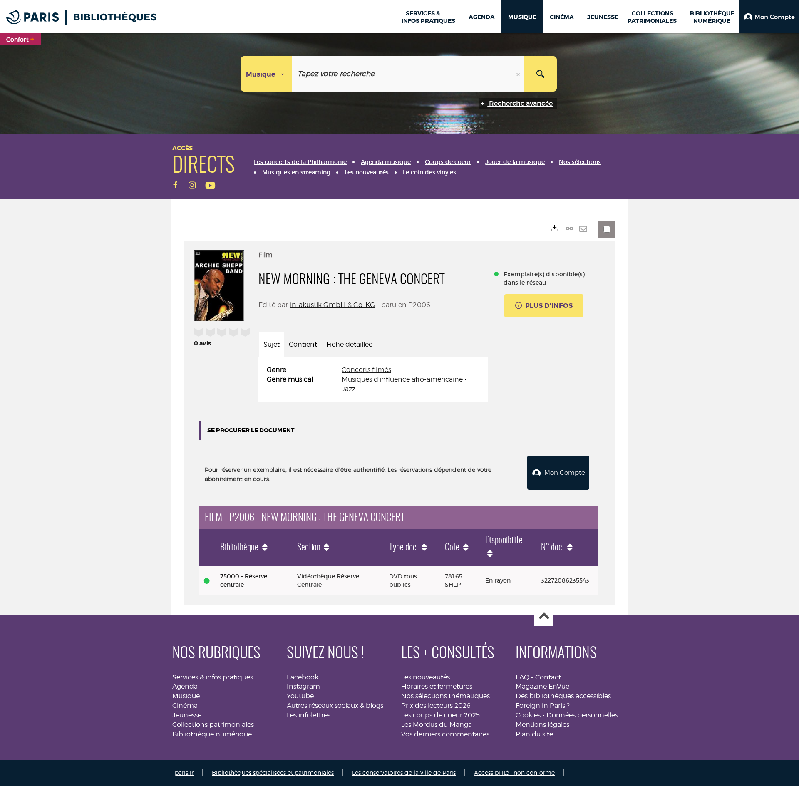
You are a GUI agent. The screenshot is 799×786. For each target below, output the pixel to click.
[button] (769, 16)
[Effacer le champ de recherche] (519, 74)
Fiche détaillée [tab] (349, 344)
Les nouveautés (425, 677)
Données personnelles (582, 715)
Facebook (302, 677)
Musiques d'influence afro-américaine (402, 379)
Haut (543, 617)
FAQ (522, 677)
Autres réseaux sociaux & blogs (335, 705)
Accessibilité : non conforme (514, 772)
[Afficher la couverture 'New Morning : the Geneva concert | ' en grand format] (219, 284)
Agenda (185, 686)
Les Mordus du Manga (436, 725)
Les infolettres (308, 715)
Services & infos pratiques (212, 677)
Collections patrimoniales (213, 725)
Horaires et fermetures (436, 686)
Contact (548, 677)
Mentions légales (542, 725)
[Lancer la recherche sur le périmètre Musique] (540, 74)
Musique (186, 696)
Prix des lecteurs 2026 (436, 705)
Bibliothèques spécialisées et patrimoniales (273, 772)
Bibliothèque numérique (212, 734)
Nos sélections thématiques (445, 696)
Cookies (528, 715)
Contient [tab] (303, 344)
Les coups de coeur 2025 (440, 715)
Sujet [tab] (271, 344)
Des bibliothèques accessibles (563, 696)
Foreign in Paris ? (543, 705)
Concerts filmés (366, 370)
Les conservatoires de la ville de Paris (404, 772)
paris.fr (184, 772)
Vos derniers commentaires (445, 734)
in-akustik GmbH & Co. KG (332, 305)
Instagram (303, 686)
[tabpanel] (373, 379)
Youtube (300, 696)
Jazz (348, 389)
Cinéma (185, 705)
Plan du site (534, 734)
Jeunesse (186, 715)
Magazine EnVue (542, 686)
